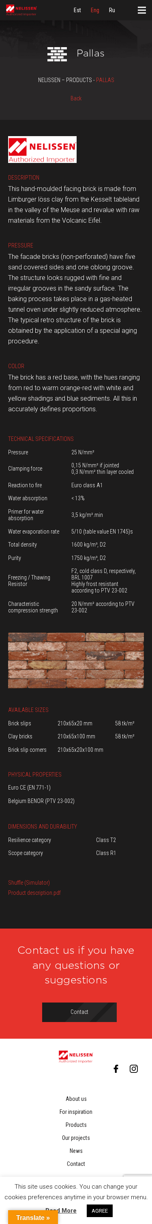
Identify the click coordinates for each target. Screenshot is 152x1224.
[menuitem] (77, 10)
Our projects (76, 1138)
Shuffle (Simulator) (29, 882)
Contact (76, 1164)
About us (76, 1099)
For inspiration (76, 1112)
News (76, 1151)
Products (76, 1125)
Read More (61, 1210)
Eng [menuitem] (95, 10)
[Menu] (142, 10)
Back (76, 98)
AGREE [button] (100, 1211)
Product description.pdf (34, 893)
